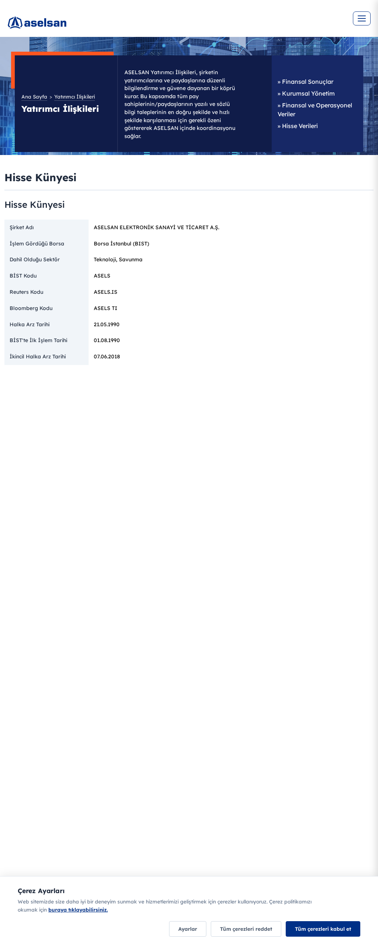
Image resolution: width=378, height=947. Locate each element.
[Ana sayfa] (59, 25)
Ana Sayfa (34, 96)
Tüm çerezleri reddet (246, 929)
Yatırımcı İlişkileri (74, 96)
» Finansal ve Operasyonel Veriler (315, 109)
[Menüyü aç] (362, 18)
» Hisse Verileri (298, 126)
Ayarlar (187, 929)
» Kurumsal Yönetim (306, 93)
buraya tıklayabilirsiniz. (78, 909)
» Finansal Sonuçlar (305, 81)
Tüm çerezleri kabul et (323, 929)
